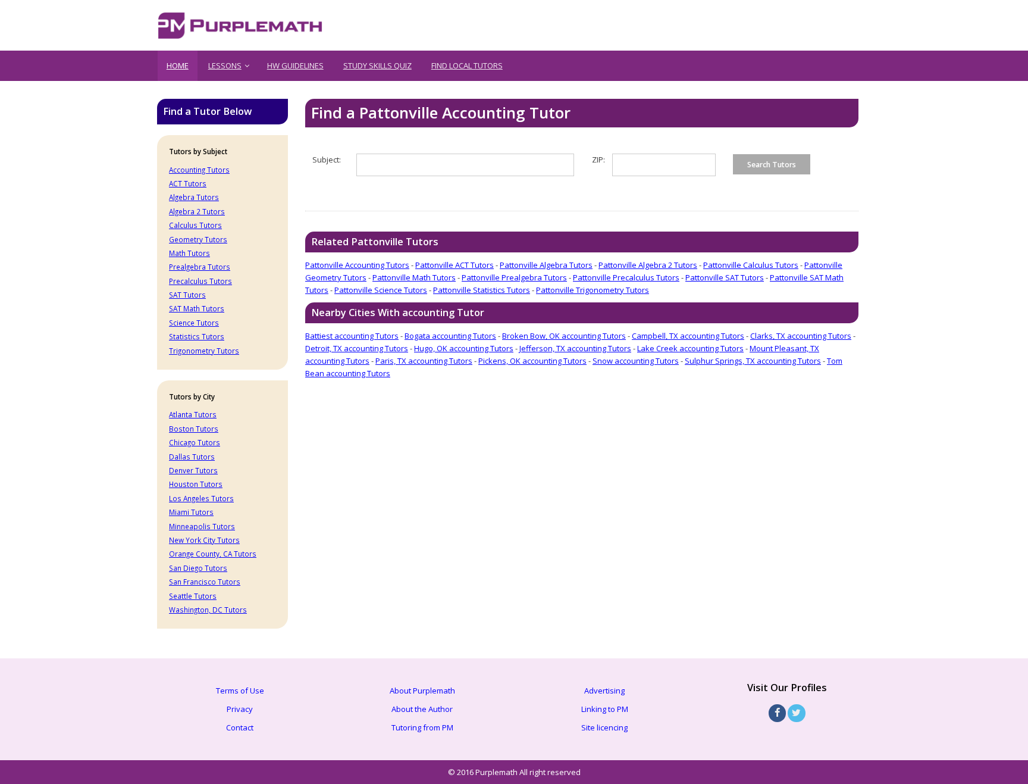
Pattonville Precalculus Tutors (626, 277)
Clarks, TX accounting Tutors (800, 335)
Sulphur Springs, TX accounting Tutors (753, 360)
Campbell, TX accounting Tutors (688, 335)
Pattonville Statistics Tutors (481, 290)
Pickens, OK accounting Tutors (532, 360)
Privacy (240, 709)
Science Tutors (194, 322)
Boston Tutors (193, 428)
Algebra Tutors (194, 197)
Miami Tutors (191, 512)
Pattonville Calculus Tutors (750, 265)
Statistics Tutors (196, 336)
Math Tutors (189, 253)
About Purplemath (422, 690)
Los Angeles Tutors (201, 498)
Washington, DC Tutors (208, 609)
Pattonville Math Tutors (414, 277)
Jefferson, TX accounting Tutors (575, 348)
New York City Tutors (204, 540)
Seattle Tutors (193, 596)
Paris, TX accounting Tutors (423, 360)
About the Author (422, 709)
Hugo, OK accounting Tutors (463, 348)
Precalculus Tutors (200, 281)
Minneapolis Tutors (202, 526)
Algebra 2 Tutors (197, 211)
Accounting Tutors (199, 169)
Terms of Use (240, 690)
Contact (239, 727)
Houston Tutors (195, 484)
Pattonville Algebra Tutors (546, 265)
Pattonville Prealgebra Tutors (514, 277)
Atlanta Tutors (193, 414)
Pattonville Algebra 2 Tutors (647, 265)
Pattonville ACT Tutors (454, 265)
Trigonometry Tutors (204, 350)
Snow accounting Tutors (636, 360)
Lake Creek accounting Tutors (690, 348)
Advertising (604, 690)
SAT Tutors (187, 294)
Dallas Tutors (192, 456)
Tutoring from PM (422, 727)
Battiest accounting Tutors (352, 335)
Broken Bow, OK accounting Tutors (564, 335)
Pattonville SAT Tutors (724, 277)
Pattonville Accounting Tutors (357, 265)
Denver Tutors (193, 470)
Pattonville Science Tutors (380, 290)
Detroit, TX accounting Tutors (356, 348)
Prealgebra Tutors (199, 266)
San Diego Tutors (198, 568)
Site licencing (604, 727)
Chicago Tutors (194, 442)
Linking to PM (604, 709)
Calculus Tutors (195, 225)
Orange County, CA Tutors (212, 553)
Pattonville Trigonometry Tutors (592, 290)
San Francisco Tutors (204, 581)
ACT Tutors (187, 183)
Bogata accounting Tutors (450, 335)
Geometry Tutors (198, 239)
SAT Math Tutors (196, 308)
